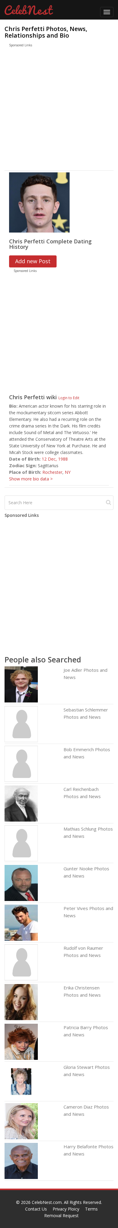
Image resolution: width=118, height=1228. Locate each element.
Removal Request (61, 1215)
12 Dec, (50, 459)
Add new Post (33, 261)
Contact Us (36, 1209)
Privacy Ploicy (66, 1209)
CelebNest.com (47, 1202)
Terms (91, 1209)
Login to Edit (68, 397)
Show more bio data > (31, 479)
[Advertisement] (53, 110)
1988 (63, 459)
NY (67, 472)
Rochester (52, 472)
